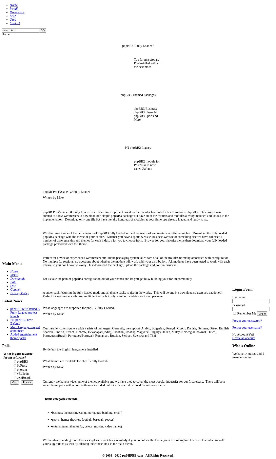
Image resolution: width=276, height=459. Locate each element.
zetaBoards (24, 377)
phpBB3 (22, 361)
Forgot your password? (247, 320)
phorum (22, 369)
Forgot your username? (247, 327)
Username (238, 297)
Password (238, 305)
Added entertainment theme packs (23, 336)
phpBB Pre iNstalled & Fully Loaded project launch (25, 312)
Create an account (243, 338)
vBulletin (23, 373)
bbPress (22, 365)
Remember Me (246, 313)
